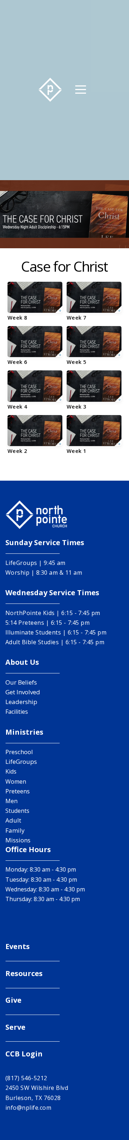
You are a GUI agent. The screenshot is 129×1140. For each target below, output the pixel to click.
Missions (17, 840)
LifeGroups (21, 761)
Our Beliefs (21, 682)
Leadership (21, 702)
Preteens (17, 791)
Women (15, 781)
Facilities (16, 712)
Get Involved (22, 692)
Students (17, 811)
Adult (13, 820)
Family (15, 830)
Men (11, 801)
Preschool (19, 752)
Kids (10, 771)
